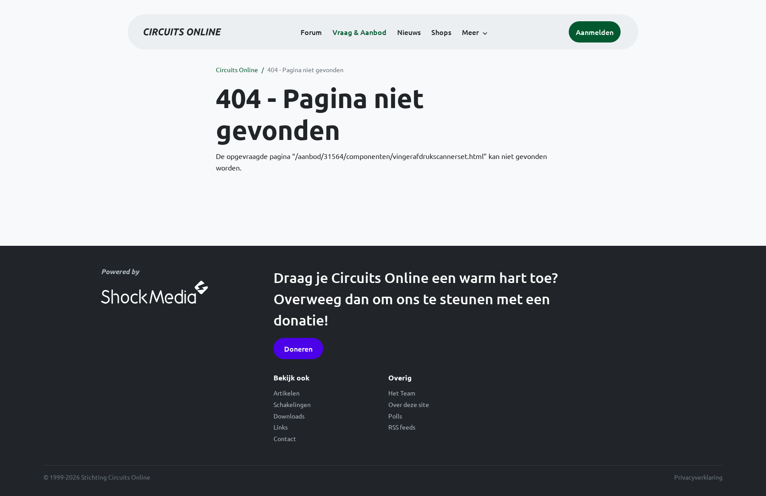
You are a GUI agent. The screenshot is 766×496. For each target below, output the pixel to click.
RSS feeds (401, 427)
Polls (395, 416)
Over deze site (408, 404)
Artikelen (287, 393)
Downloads (289, 416)
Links (281, 427)
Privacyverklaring (698, 477)
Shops (441, 32)
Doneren (298, 348)
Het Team (401, 393)
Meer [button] (470, 32)
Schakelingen (292, 404)
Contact (285, 438)
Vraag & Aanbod (359, 32)
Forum (311, 32)
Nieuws (409, 32)
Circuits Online (237, 70)
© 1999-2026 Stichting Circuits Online (96, 477)
